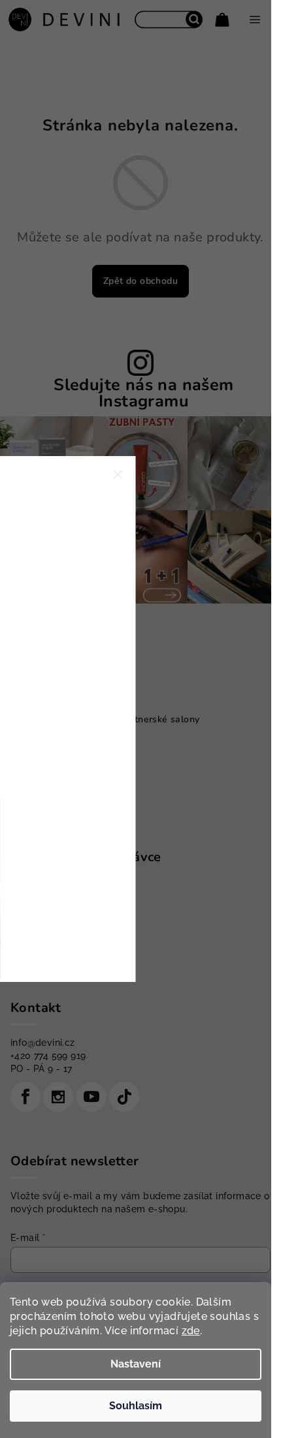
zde (191, 1330)
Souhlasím (135, 1406)
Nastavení (135, 1364)
